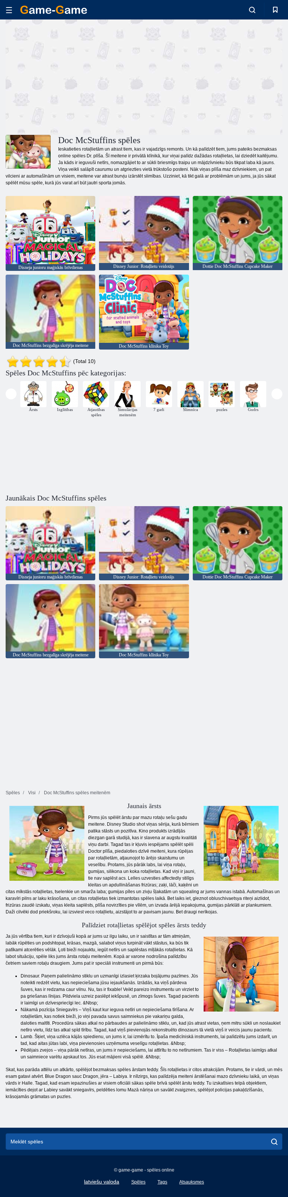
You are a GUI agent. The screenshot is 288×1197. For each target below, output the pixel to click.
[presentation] (11, 394)
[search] (274, 1141)
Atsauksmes (191, 1182)
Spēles (138, 1182)
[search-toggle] (252, 10)
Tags (162, 1182)
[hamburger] (9, 9)
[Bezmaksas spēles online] (53, 10)
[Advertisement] (75, 76)
